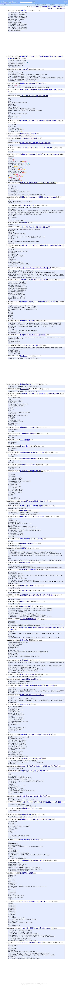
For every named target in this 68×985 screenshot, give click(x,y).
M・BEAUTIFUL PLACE (28, 619)
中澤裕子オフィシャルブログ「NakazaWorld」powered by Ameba (40, 245)
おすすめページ (61, 8)
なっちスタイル (25, 590)
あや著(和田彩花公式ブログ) (29, 543)
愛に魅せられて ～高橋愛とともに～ (32, 506)
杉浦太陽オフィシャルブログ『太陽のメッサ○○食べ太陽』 (38, 120)
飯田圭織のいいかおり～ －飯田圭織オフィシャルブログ (38, 301)
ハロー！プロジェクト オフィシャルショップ (35, 227)
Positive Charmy (25, 562)
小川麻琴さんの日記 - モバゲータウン (32, 860)
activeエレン (24, 601)
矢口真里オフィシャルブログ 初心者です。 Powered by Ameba (39, 393)
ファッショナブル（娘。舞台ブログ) (31, 345)
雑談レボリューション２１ (28, 427)
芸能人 (49, 6)
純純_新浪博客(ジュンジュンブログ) (31, 538)
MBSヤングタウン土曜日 (28, 133)
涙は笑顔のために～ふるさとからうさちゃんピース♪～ (37, 595)
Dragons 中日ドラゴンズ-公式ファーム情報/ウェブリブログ (38, 766)
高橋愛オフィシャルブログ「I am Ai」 (32, 83)
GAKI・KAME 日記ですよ (28, 433)
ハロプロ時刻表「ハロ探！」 (29, 679)
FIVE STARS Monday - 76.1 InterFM (31, 942)
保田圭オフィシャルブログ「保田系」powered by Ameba (38, 197)
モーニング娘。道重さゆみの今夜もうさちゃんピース (37, 685)
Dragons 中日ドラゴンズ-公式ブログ (31, 758)
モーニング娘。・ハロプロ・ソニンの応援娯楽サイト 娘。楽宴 (40, 802)
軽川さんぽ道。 (25, 660)
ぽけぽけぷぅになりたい (28, 464)
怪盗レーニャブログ (26, 704)
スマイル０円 (24, 69)
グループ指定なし (35, 6)
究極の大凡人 (24, 640)
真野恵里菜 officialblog (27, 320)
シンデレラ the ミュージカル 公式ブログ (33, 796)
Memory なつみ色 (25, 606)
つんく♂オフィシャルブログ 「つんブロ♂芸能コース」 (37, 147)
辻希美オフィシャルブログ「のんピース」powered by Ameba (39, 154)
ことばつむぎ (24, 389)
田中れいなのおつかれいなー (29, 138)
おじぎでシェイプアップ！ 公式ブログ (33, 335)
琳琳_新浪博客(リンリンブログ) (30, 839)
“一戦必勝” (23, 10)
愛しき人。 (23, 356)
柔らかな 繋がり (25, 446)
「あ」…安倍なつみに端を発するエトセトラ (34, 501)
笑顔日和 (23, 548)
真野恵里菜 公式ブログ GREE (29, 808)
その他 (58, 6)
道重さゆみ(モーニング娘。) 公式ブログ (32, 771)
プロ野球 (54, 6)
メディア (62, 6)
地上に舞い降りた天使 (27, 205)
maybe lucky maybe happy (28, 458)
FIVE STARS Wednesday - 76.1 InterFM (32, 901)
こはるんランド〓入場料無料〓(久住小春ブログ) (35, 143)
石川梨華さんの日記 (26, 873)
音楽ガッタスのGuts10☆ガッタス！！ (32, 695)
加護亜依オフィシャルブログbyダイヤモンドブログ (36, 734)
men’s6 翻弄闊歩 (25, 440)
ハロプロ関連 (44, 6)
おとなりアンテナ (52, 8)
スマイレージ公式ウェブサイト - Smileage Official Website (38, 183)
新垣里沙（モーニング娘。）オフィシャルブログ (35, 819)
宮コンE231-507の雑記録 (28, 569)
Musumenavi (24, 510)
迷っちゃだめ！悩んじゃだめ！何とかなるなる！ (35, 268)
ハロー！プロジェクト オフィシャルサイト (34, 96)
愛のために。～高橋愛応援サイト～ (31, 471)
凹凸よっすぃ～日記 (26, 585)
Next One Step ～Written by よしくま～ (32, 452)
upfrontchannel (24, 222)
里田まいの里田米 (25, 814)
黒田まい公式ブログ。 (27, 384)
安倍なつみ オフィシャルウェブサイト (32, 516)
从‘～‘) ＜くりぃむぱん (27, 674)
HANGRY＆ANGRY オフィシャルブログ (33, 279)
